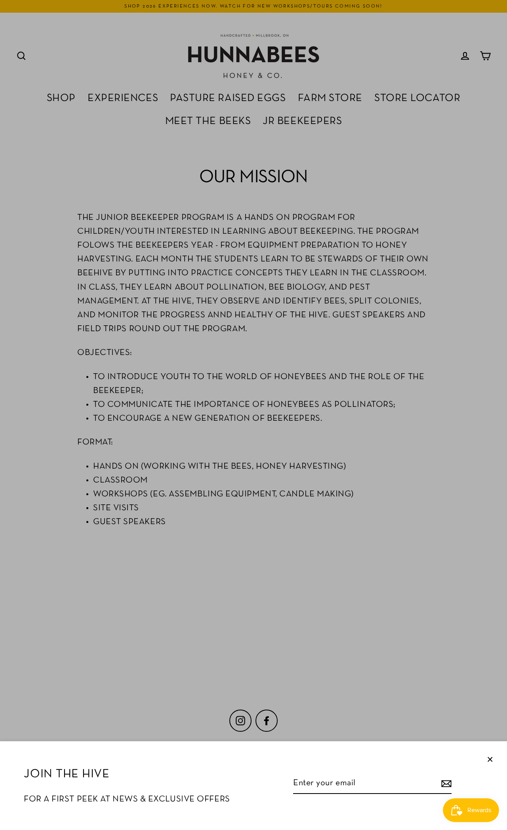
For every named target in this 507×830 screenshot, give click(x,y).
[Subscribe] (445, 783)
